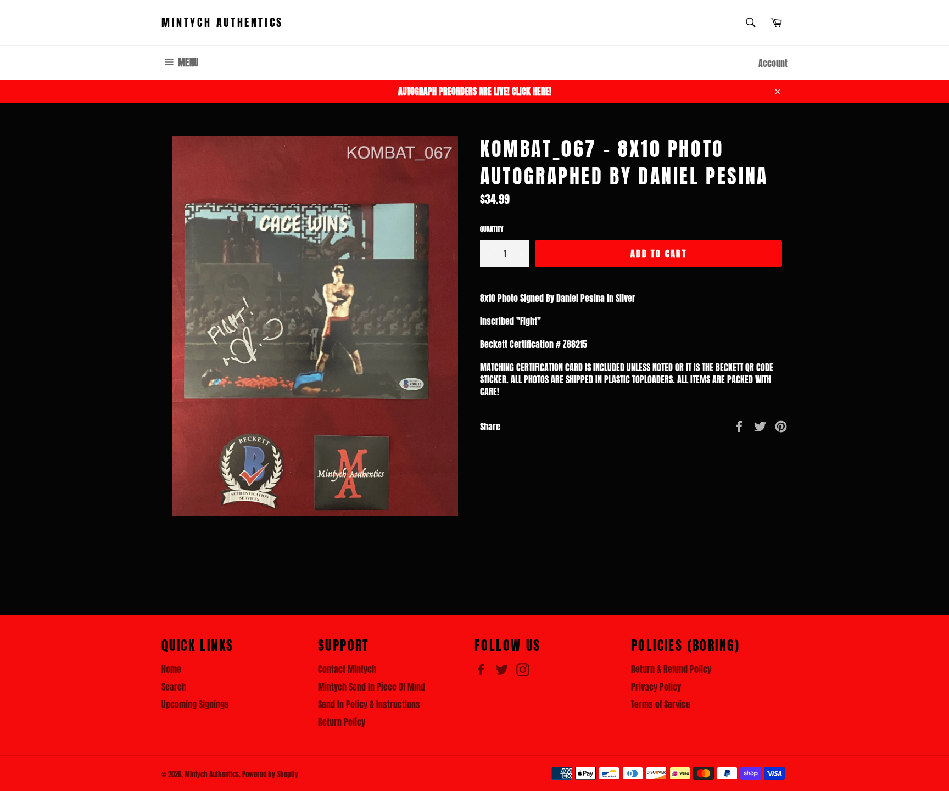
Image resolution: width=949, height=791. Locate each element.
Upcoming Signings (195, 704)
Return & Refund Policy (671, 669)
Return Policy (341, 721)
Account (773, 63)
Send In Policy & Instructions (369, 704)
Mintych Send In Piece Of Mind (371, 686)
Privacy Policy (656, 686)
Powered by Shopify (270, 774)
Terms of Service (660, 704)
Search (173, 686)
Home (171, 669)
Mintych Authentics (222, 22)
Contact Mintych (347, 669)
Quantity (491, 229)
